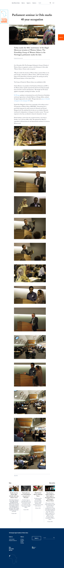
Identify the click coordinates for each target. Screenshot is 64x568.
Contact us (34, 2)
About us (23, 2)
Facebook (22, 543)
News (10, 547)
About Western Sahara (16, 2)
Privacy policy (11, 548)
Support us (61, 37)
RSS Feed (10, 550)
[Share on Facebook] (14, 475)
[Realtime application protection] (38, 548)
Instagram (22, 540)
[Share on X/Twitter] (15, 475)
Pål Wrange (17, 95)
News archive (52, 483)
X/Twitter (22, 539)
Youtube (21, 541)
